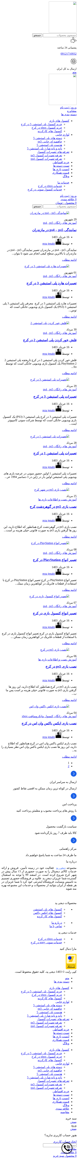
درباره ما (57, 922)
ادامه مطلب (69, 259)
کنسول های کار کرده (49, 916)
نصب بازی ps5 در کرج (61, 666)
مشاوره (72, 110)
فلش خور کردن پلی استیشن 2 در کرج (50, 340)
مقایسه (64, 1112)
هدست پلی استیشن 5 (49, 145)
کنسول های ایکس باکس (47, 912)
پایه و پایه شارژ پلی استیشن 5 (44, 148)
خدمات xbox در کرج (50, 186)
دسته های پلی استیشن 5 (47, 138)
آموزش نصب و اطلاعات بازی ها (57, 499)
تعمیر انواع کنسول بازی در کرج (55, 613)
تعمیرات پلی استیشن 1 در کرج (55, 453)
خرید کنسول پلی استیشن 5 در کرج (41, 124)
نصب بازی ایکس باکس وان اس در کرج (49, 723)
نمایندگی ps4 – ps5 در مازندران (54, 230)
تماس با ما (56, 926)
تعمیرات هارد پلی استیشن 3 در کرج (51, 283)
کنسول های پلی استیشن (47, 909)
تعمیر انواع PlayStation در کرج (55, 560)
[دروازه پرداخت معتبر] (71, 968)
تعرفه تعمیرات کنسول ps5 (46, 155)
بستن (73, 1121)
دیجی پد (60, 867)
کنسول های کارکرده (50, 131)
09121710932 (69, 53)
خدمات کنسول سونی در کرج (45, 189)
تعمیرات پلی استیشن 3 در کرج (55, 396)
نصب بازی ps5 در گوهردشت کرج (53, 507)
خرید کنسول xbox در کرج (47, 127)
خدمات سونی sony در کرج (46, 942)
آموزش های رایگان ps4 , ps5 (60, 222)
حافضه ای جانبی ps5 (50, 141)
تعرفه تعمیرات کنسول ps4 (46, 158)
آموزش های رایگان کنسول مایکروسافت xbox (49, 716)
